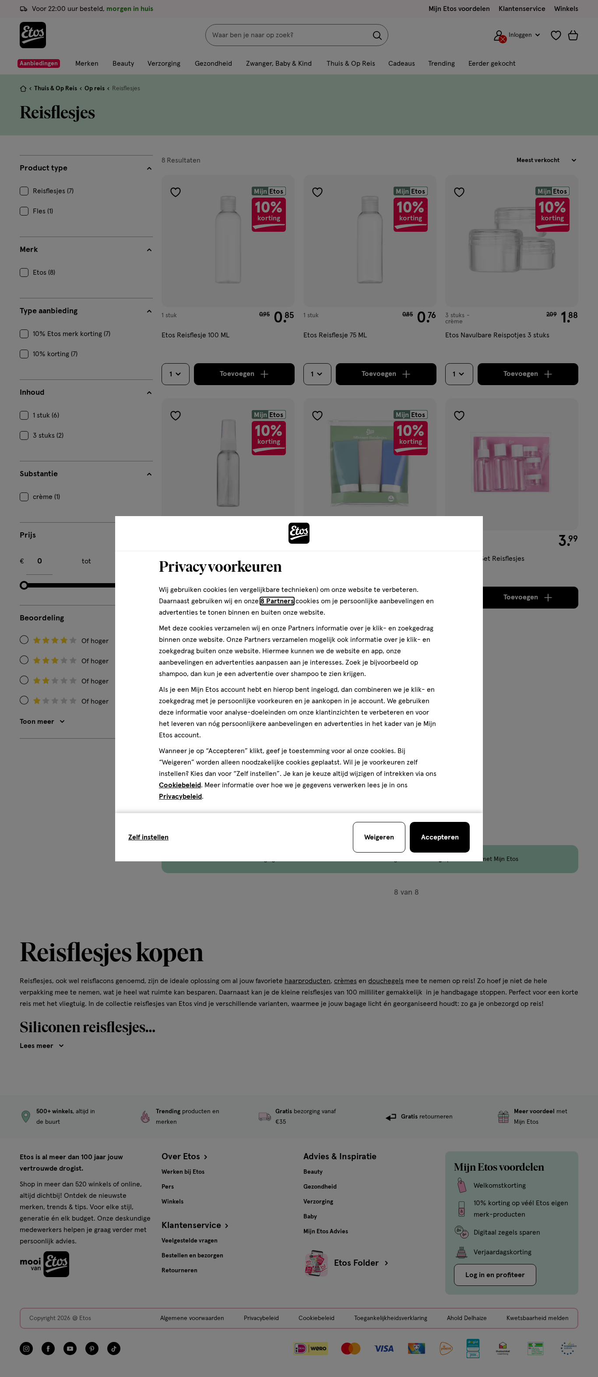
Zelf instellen (148, 837)
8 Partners (277, 601)
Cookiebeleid (180, 785)
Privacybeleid (180, 796)
